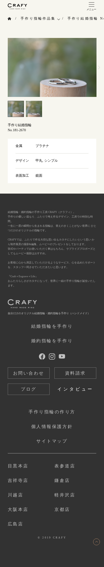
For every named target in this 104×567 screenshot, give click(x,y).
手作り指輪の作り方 (52, 411)
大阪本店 (18, 509)
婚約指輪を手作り (52, 340)
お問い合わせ (28, 373)
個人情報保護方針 (52, 426)
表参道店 (64, 466)
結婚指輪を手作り (52, 326)
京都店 (62, 509)
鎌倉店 (62, 480)
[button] (99, 67)
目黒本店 (18, 466)
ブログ (29, 389)
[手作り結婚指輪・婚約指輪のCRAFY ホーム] (10, 19)
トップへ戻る (96, 541)
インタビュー (75, 389)
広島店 (15, 524)
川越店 (15, 495)
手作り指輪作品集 (38, 18)
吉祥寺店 (18, 480)
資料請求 (75, 373)
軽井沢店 (64, 495)
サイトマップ (51, 441)
